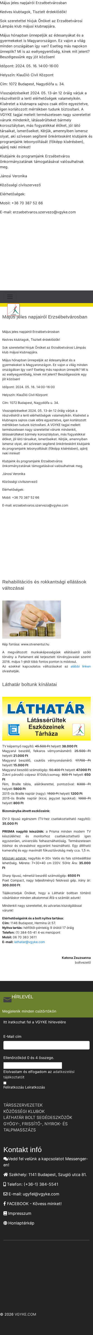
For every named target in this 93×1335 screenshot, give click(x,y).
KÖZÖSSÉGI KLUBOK (24, 1111)
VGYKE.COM (25, 1314)
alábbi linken (81, 666)
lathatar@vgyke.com (29, 942)
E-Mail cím (12, 1036)
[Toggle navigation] (10, 296)
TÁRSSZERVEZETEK (23, 1105)
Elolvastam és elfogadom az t (38, 1074)
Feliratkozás (13, 1087)
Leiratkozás (35, 1087)
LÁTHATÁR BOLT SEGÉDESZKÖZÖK (37, 1117)
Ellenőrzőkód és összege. (28, 1057)
